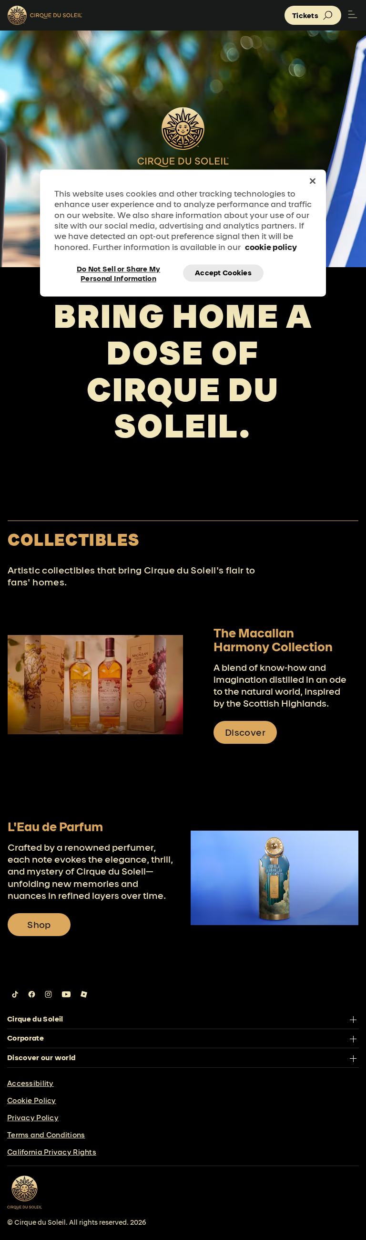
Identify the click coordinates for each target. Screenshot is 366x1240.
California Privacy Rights (51, 1152)
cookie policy (271, 247)
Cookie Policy (31, 1100)
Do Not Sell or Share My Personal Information (118, 273)
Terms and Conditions (46, 1134)
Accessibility (30, 1083)
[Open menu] (352, 15)
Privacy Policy (33, 1117)
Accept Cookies (223, 273)
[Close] (312, 180)
